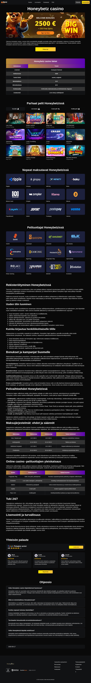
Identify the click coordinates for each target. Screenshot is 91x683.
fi (75, 671)
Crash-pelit (54, 108)
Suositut (14, 108)
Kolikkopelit (74, 108)
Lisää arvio (76, 547)
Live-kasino (34, 108)
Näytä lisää (45, 571)
